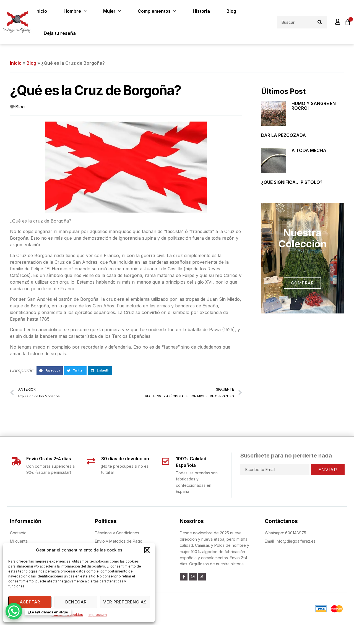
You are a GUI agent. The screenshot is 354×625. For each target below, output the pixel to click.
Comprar (302, 283)
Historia (201, 11)
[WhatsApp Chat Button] (14, 611)
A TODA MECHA (308, 150)
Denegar (76, 602)
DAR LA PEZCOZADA (283, 135)
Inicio (41, 11)
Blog (231, 11)
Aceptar (30, 602)
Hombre (72, 11)
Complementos (154, 11)
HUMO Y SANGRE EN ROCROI (313, 106)
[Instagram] (193, 576)
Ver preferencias (125, 602)
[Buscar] (320, 22)
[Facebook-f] (184, 576)
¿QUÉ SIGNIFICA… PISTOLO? (291, 182)
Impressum (97, 615)
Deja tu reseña (60, 33)
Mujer (109, 11)
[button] (147, 550)
